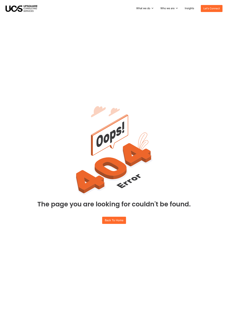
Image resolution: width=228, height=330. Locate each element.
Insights (189, 8)
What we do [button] (143, 8)
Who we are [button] (167, 8)
